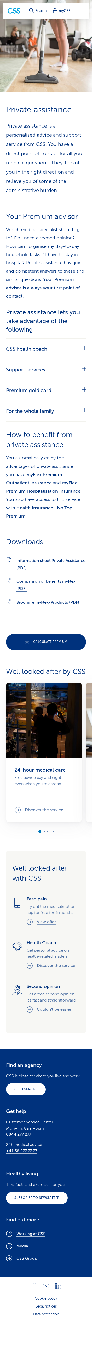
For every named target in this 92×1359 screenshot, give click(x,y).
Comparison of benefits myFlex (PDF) (45, 585)
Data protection (46, 1314)
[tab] (46, 348)
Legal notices (46, 1306)
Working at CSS (30, 1233)
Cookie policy (46, 1298)
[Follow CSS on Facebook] (34, 1286)
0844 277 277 (18, 1134)
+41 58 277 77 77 (21, 1151)
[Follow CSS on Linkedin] (58, 1286)
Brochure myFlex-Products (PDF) (47, 602)
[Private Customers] (14, 11)
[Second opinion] (46, 999)
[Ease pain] (46, 911)
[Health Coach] (46, 955)
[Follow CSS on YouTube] (46, 1286)
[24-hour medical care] (44, 752)
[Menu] (80, 11)
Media (22, 1246)
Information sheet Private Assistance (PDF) (50, 564)
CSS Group (26, 1258)
